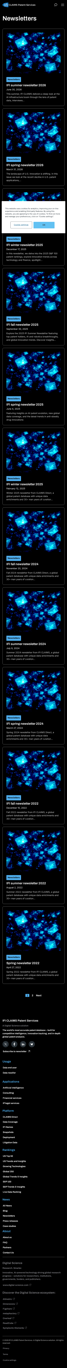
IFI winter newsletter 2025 (24, 245)
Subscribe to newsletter (14, 1051)
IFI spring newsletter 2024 (24, 723)
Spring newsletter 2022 (22, 963)
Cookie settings (21, 225)
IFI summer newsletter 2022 (26, 883)
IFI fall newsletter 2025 (22, 324)
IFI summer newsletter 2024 (26, 644)
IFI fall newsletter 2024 (22, 564)
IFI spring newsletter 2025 (24, 404)
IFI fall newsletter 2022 (22, 803)
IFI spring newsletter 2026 (24, 165)
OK (44, 225)
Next (38, 995)
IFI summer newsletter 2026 (26, 85)
